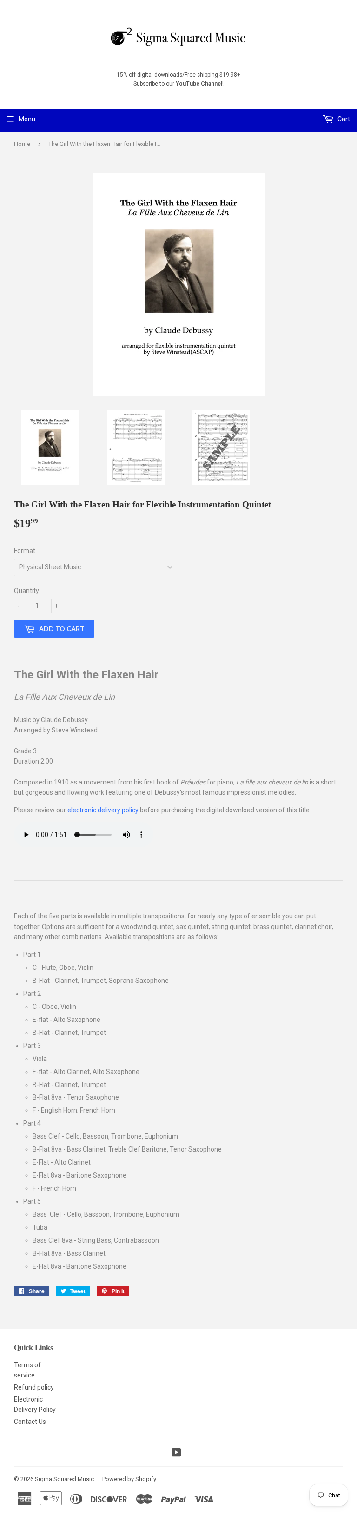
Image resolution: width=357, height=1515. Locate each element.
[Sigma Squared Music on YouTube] (176, 1453)
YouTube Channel (199, 83)
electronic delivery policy (103, 810)
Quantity (26, 590)
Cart (343, 119)
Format (24, 550)
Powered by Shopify (129, 1478)
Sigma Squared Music (64, 1478)
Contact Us (30, 1421)
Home (22, 143)
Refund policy (34, 1387)
